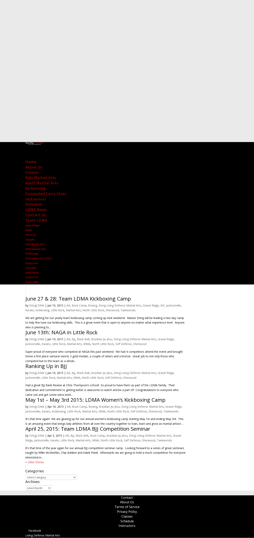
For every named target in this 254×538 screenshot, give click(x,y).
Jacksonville (173, 305)
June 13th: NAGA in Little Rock (61, 332)
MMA (86, 344)
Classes (32, 172)
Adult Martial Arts (41, 182)
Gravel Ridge (151, 305)
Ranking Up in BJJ (46, 366)
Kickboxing (35, 188)
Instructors (35, 198)
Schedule (33, 204)
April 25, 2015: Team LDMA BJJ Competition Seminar (87, 428)
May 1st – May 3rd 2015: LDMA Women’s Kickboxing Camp (95, 399)
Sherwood (112, 310)
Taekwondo (128, 310)
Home (31, 161)
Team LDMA (36, 220)
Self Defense (123, 344)
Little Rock (57, 310)
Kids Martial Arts (40, 177)
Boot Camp (79, 305)
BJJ (73, 339)
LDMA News (36, 209)
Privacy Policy (127, 511)
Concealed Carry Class (45, 193)
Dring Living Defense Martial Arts (120, 305)
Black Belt (83, 339)
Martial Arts (73, 310)
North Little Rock (93, 310)
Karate (29, 310)
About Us (33, 166)
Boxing (92, 305)
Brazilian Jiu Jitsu (101, 339)
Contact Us (35, 214)
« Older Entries (34, 462)
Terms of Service (127, 507)
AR (68, 305)
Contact (127, 497)
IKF (162, 305)
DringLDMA (36, 305)
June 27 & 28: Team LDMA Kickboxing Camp (78, 298)
